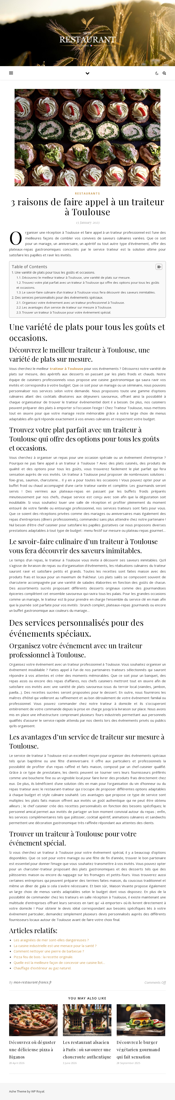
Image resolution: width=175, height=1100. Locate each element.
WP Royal (37, 1091)
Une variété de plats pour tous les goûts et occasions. (55, 272)
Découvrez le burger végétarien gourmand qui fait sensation (138, 1050)
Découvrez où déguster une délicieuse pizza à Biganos (32, 1050)
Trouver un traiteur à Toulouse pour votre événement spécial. (66, 312)
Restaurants (87, 193)
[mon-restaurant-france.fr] (87, 33)
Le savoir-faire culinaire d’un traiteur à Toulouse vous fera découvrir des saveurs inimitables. (88, 292)
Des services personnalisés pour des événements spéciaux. (59, 297)
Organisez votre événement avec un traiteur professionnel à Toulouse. (73, 303)
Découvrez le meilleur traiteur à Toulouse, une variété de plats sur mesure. (76, 277)
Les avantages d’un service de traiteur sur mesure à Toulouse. (67, 307)
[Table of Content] (159, 267)
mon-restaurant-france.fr (33, 982)
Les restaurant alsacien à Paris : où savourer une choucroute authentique (87, 1050)
